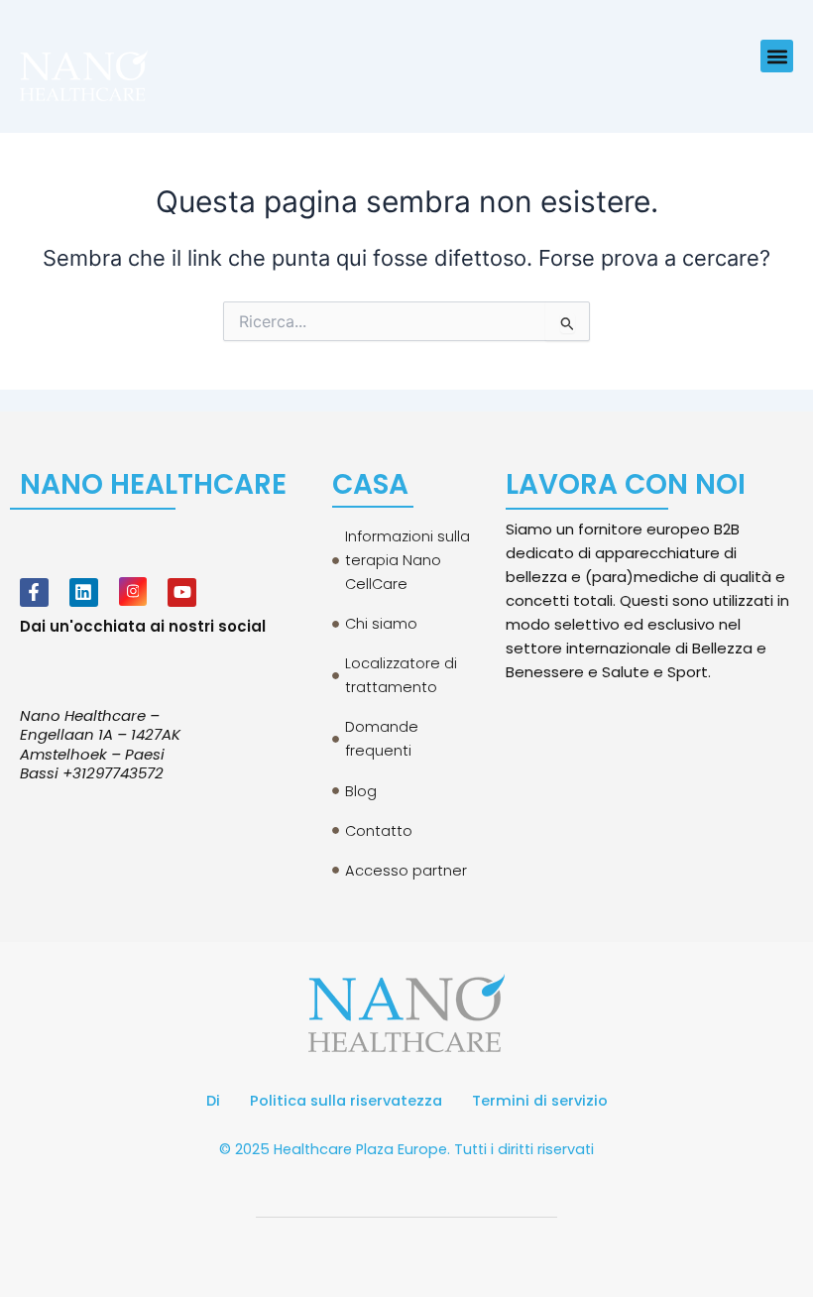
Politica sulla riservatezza (346, 1101)
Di (213, 1101)
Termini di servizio (540, 1101)
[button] (776, 56)
